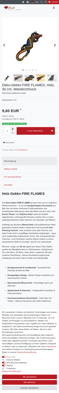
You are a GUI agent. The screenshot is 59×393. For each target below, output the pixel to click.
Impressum (51, 346)
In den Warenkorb (35, 131)
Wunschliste (9, 143)
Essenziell (10, 357)
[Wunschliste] (45, 2)
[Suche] (41, 2)
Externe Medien (13, 360)
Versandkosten (22, 150)
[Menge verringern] (13, 133)
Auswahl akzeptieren (30, 388)
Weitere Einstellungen (11, 371)
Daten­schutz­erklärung (26, 352)
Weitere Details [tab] (10, 169)
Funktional (11, 368)
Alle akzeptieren (29, 377)
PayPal (9, 365)
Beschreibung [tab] (10, 161)
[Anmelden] (23, 2)
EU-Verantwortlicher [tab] (12, 177)
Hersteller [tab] (8, 185)
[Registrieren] (28, 2)
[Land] (32, 2)
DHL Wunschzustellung (16, 363)
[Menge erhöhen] (13, 129)
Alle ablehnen (29, 382)
